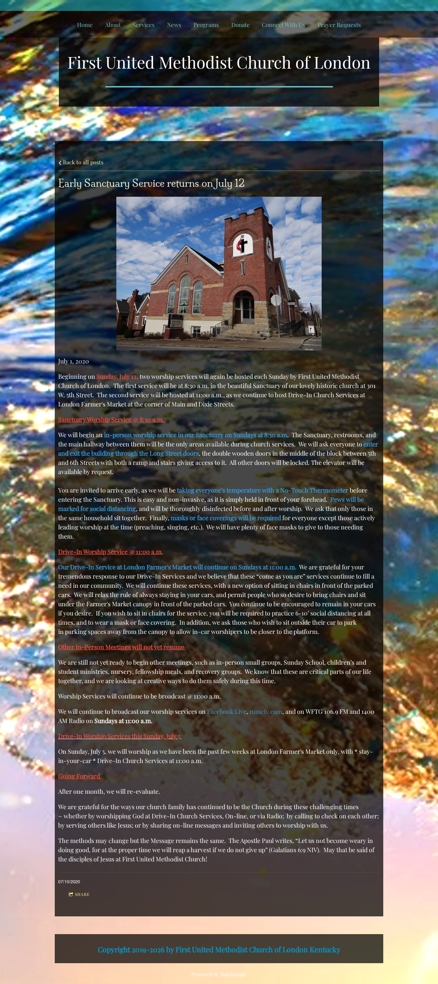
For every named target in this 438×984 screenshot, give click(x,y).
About (113, 24)
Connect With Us (283, 24)
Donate (240, 24)
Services (144, 24)
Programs (206, 24)
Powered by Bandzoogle (219, 974)
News (174, 24)
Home (85, 24)
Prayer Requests (339, 24)
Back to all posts (82, 162)
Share (82, 894)
